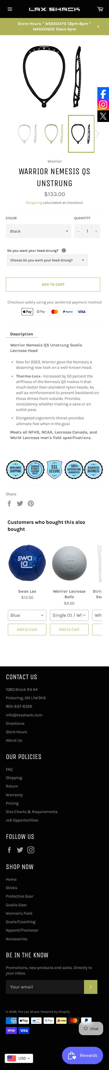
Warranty (14, 794)
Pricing (12, 803)
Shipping (34, 202)
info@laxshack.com (24, 715)
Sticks (11, 887)
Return (12, 786)
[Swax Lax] (27, 563)
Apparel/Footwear (22, 930)
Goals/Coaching (20, 921)
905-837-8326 (19, 706)
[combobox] (27, 615)
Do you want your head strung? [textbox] (47, 250)
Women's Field (19, 913)
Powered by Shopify (55, 1012)
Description (21, 334)
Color (11, 218)
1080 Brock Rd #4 (22, 689)
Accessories (16, 938)
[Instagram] (103, 104)
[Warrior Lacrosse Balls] (69, 563)
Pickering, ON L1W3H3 (26, 697)
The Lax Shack (28, 1012)
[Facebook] (103, 93)
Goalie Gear (16, 904)
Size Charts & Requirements (32, 811)
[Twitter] (103, 116)
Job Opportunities (22, 820)
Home (11, 879)
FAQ (9, 769)
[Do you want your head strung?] (64, 250)
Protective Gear (19, 896)
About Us (14, 740)
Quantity (82, 218)
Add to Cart (27, 629)
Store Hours (16, 731)
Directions (15, 723)
